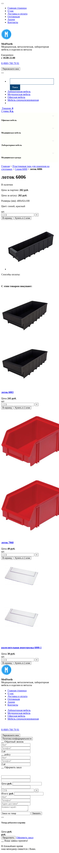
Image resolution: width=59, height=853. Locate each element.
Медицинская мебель (19, 94)
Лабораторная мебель (19, 91)
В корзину (7, 218)
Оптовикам (14, 16)
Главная (5, 166)
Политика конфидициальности (17, 738)
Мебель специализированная (23, 100)
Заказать (36, 813)
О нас (11, 11)
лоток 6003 (7, 392)
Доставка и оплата (17, 13)
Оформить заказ (24, 837)
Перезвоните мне (11, 69)
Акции (11, 19)
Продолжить (8, 837)
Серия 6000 (21, 169)
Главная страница (17, 8)
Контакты (13, 22)
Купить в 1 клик (22, 218)
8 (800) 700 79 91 (10, 63)
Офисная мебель (16, 97)
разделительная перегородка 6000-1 (21, 647)
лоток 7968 (7, 542)
